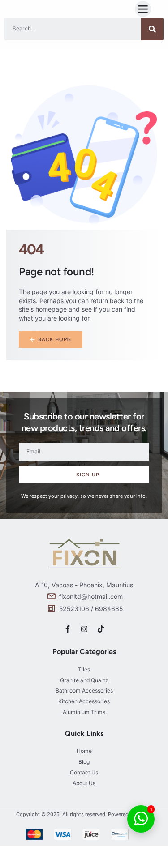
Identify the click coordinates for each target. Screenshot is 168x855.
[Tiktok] (101, 629)
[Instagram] (84, 629)
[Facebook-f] (67, 629)
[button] (143, 9)
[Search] (152, 29)
